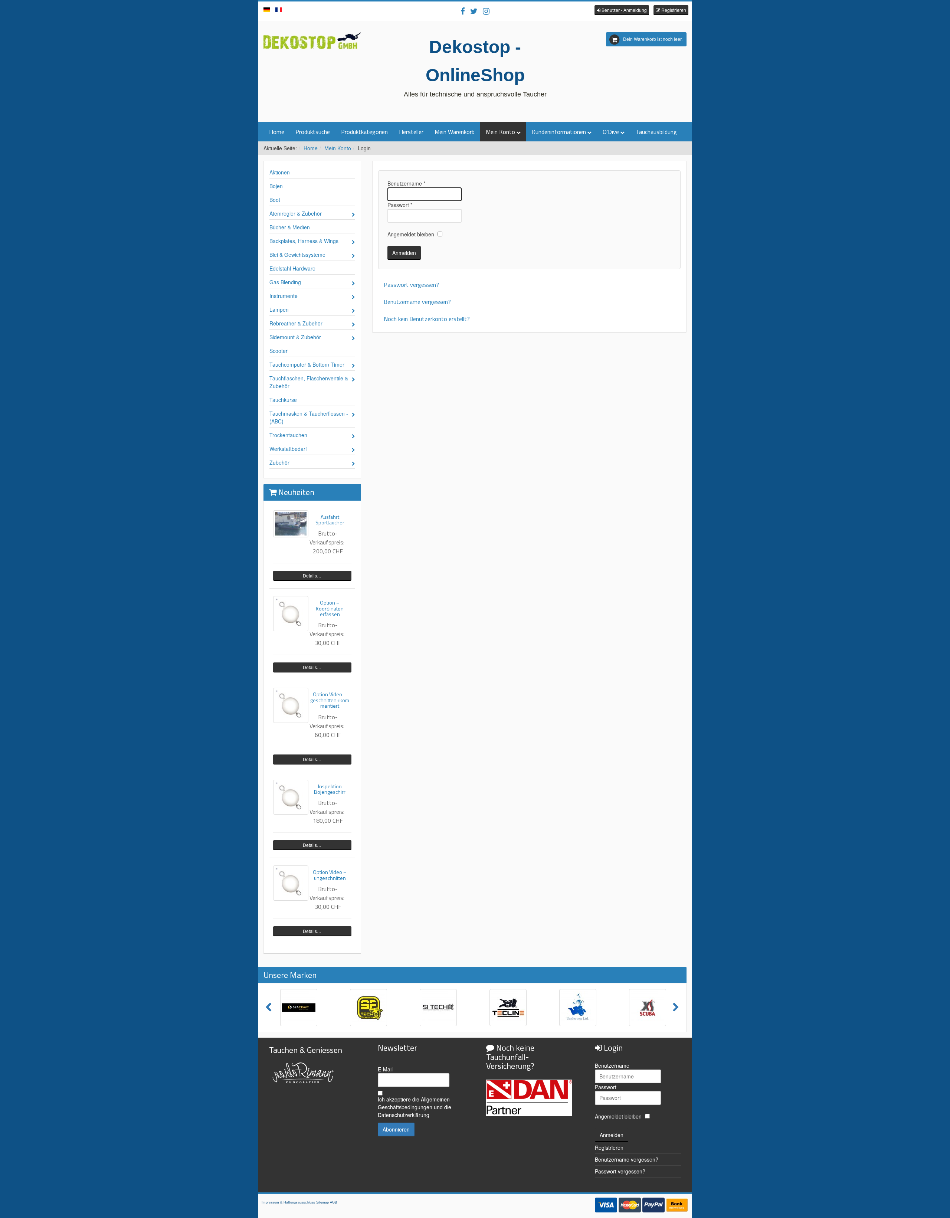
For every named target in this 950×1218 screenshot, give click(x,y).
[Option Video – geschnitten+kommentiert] (290, 705)
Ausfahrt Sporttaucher (329, 519)
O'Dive (611, 131)
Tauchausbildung (656, 131)
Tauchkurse (283, 399)
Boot (274, 199)
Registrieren (609, 1147)
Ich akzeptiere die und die (414, 1107)
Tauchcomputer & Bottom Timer (306, 364)
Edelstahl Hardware (292, 268)
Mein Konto (500, 131)
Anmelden (404, 252)
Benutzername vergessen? (417, 301)
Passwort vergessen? (411, 284)
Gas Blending (285, 282)
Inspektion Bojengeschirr (329, 789)
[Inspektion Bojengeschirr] (290, 797)
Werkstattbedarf (288, 448)
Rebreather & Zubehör (295, 323)
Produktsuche (312, 131)
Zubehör (279, 462)
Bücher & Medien (289, 227)
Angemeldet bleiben (410, 234)
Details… (312, 575)
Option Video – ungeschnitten (330, 874)
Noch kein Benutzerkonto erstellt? (427, 318)
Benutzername (406, 183)
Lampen (279, 309)
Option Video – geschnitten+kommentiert (329, 700)
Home (276, 131)
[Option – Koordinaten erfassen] (290, 613)
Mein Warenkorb (455, 131)
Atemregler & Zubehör (295, 213)
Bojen (276, 186)
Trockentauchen (288, 435)
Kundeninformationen (559, 131)
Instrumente (283, 295)
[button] (621, 10)
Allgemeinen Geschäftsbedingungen (414, 1103)
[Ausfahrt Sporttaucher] (290, 523)
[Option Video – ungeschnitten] (290, 883)
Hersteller (411, 131)
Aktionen (279, 172)
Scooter (278, 350)
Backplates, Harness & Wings (303, 241)
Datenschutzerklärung (403, 1115)
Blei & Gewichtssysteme (297, 254)
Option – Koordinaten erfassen (330, 608)
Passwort (399, 205)
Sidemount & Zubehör (295, 337)
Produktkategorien (364, 131)
